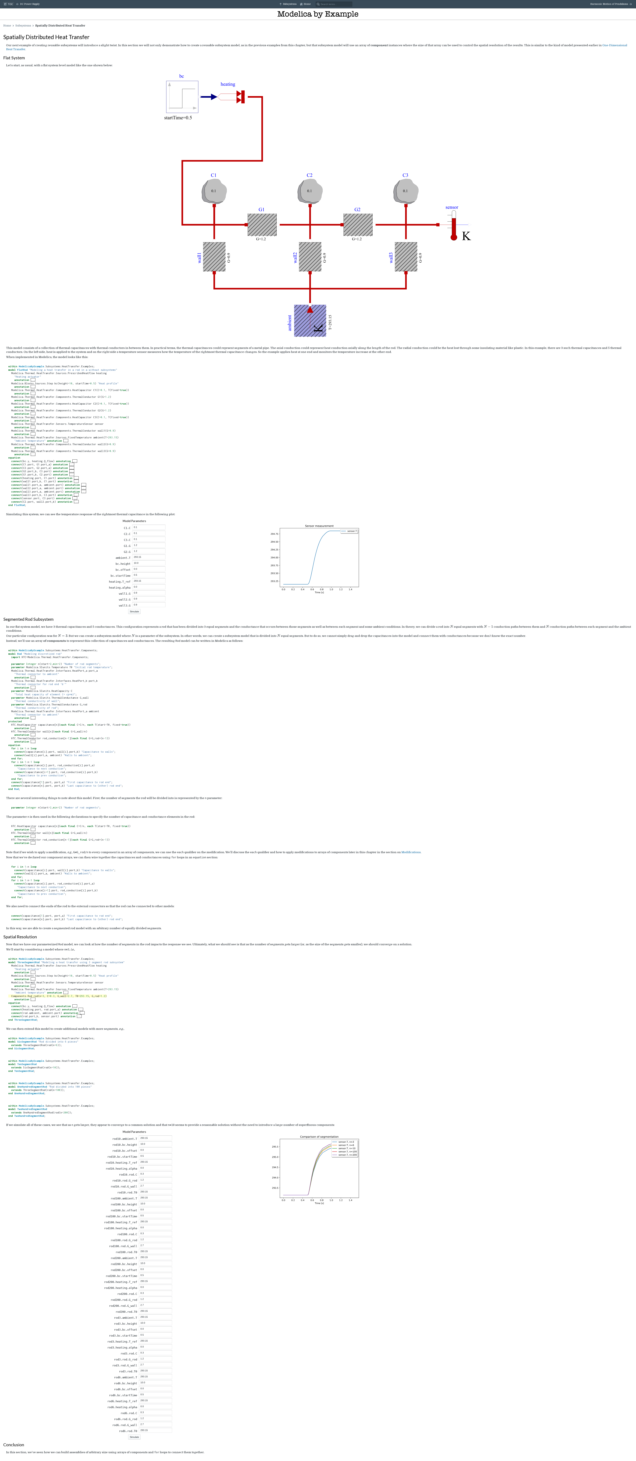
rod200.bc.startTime (121, 1276)
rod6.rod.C (129, 1413)
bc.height (123, 563)
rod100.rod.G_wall (123, 1246)
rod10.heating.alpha (121, 1168)
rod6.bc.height (125, 1383)
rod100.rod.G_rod (124, 1240)
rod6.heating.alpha (122, 1407)
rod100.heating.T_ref (120, 1222)
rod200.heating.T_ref (120, 1282)
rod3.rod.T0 (128, 1371)
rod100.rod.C (127, 1234)
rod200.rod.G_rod (124, 1299)
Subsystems (23, 25)
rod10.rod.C (128, 1174)
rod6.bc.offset (125, 1389)
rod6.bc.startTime (123, 1395)
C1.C (127, 528)
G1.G (127, 546)
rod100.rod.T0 (126, 1252)
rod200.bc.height (124, 1264)
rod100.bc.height (124, 1204)
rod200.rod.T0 (126, 1311)
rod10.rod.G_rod (124, 1180)
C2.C (127, 534)
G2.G (127, 551)
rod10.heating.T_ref (121, 1162)
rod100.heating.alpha (120, 1228)
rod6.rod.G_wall (124, 1425)
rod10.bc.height (124, 1144)
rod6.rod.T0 (128, 1431)
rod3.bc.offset (125, 1329)
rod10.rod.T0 (127, 1192)
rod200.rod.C (127, 1294)
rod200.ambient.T (124, 1258)
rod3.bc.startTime (123, 1335)
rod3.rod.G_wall (124, 1365)
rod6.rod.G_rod (125, 1419)
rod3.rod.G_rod (125, 1359)
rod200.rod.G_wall (123, 1305)
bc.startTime (121, 575)
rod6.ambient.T (125, 1377)
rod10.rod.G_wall (124, 1186)
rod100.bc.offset (124, 1210)
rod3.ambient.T (125, 1317)
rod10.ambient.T (124, 1138)
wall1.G (125, 593)
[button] (28, 4)
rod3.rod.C (129, 1353)
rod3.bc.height (125, 1323)
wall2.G (125, 599)
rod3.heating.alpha (122, 1347)
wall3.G (125, 605)
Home (7, 25)
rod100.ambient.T (124, 1198)
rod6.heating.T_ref (122, 1401)
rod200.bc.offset (124, 1270)
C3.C (127, 540)
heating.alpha (120, 587)
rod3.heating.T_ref (122, 1341)
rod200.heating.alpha (120, 1288)
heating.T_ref (120, 581)
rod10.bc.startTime (122, 1156)
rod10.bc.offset (124, 1150)
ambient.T (123, 557)
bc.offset (123, 569)
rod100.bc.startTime (121, 1216)
